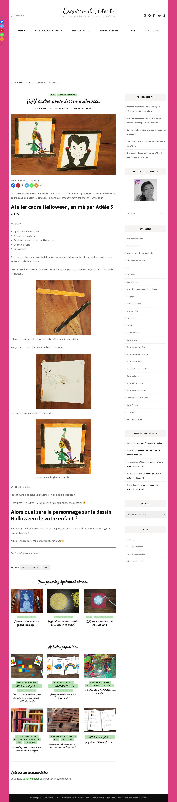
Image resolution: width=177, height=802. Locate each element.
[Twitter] (27, 185)
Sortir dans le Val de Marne (137, 354)
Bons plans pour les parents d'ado (140, 253)
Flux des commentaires (136, 554)
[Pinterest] (2, 30)
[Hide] (1, 44)
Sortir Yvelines (132, 405)
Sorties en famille (99, 682)
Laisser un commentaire (82, 108)
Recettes (130, 325)
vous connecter (31, 779)
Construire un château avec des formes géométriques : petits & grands (27, 698)
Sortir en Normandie (135, 383)
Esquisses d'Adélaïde (88, 11)
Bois (23, 567)
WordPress (142, 797)
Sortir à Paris (132, 340)
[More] (36, 185)
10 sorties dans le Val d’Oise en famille (100, 691)
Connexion (131, 539)
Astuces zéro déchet (26, 736)
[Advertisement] (88, 57)
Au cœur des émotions (135, 245)
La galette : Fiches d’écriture (100, 743)
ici (24, 503)
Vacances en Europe (134, 419)
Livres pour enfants (134, 303)
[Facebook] (13, 185)
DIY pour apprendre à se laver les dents (100, 623)
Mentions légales (84, 797)
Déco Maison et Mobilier (26, 739)
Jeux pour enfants (26, 682)
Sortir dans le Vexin (134, 361)
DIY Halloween (34, 567)
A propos (20, 30)
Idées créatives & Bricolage (48, 30)
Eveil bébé (131, 274)
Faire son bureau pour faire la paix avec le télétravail (63, 746)
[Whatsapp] (31, 185)
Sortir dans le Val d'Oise (100, 685)
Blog (133, 30)
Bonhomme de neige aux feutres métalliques (26, 623)
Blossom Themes (121, 797)
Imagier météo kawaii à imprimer (63, 696)
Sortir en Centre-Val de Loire (138, 368)
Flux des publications (135, 546)
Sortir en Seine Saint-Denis (137, 397)
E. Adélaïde (41, 108)
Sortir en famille (80, 30)
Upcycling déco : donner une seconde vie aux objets (26, 749)
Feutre (46, 567)
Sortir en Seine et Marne (136, 390)
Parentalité (131, 318)
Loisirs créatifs (67, 95)
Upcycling (30, 742)
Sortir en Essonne (133, 376)
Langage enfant (63, 690)
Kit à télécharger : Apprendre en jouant (26, 686)
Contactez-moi (153, 30)
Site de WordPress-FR (135, 561)
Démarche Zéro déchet (110, 30)
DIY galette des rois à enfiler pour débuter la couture (63, 623)
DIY (52, 95)
